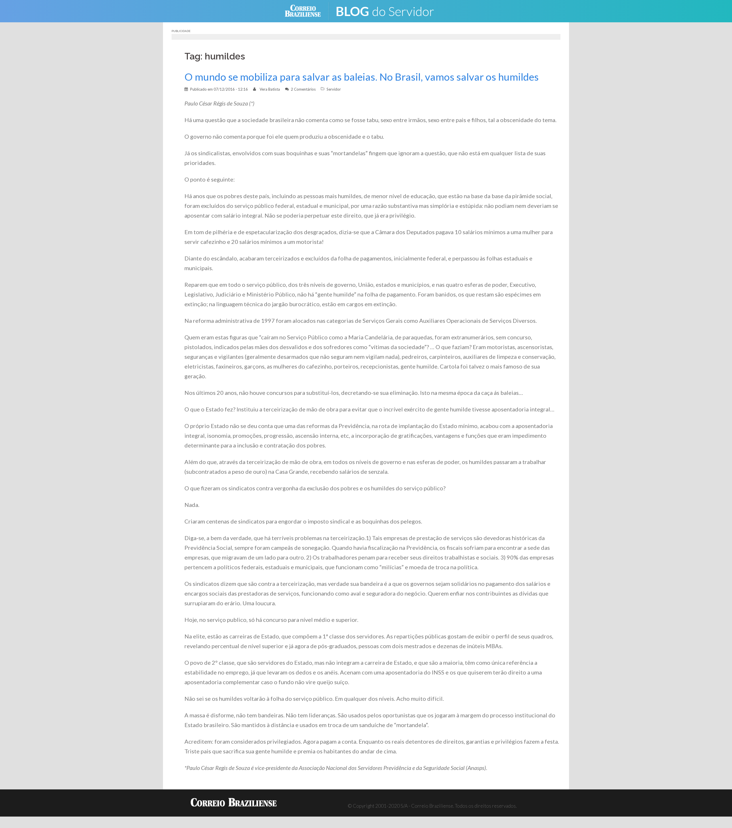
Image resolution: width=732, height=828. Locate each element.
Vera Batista (270, 89)
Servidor (334, 89)
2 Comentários (303, 89)
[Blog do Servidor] (389, 10)
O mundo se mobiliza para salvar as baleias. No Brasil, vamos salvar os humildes (361, 77)
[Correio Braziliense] (307, 10)
